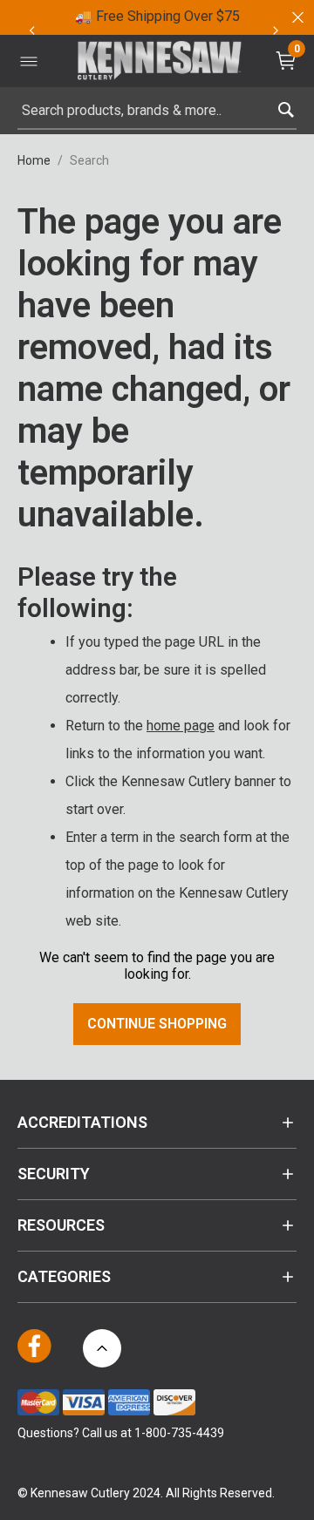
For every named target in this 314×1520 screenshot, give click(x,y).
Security (53, 1173)
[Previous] (31, 30)
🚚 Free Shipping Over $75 (157, 16)
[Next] (276, 30)
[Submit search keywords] (286, 106)
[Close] (296, 17)
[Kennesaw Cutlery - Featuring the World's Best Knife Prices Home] (160, 61)
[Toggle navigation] (28, 61)
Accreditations (82, 1122)
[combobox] (157, 111)
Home (34, 160)
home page (181, 725)
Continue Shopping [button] (157, 1023)
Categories (64, 1276)
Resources (61, 1225)
